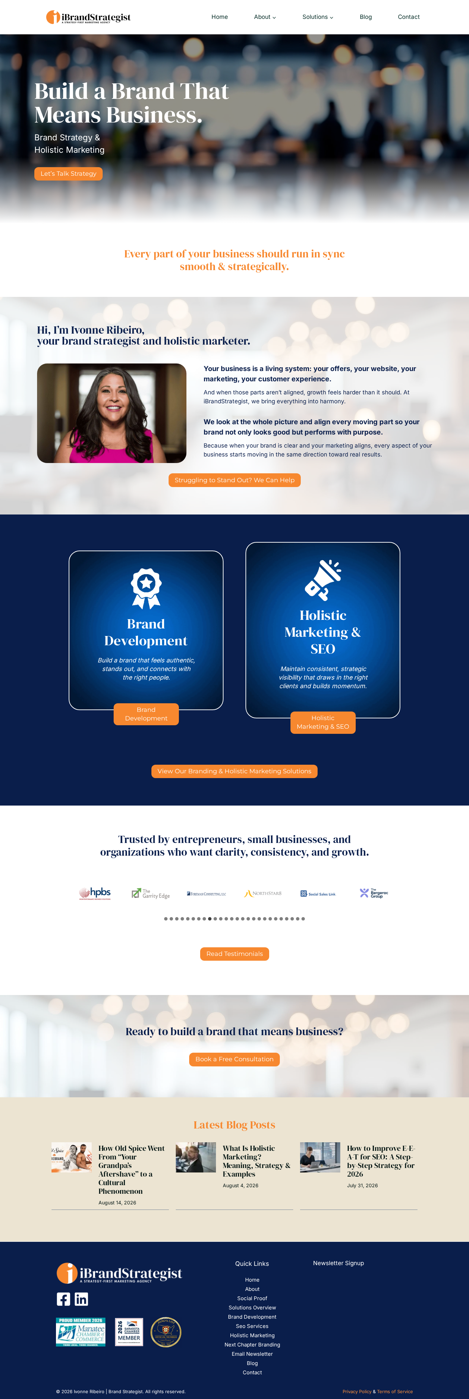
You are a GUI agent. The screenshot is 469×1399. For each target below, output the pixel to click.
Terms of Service (395, 1391)
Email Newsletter (252, 1354)
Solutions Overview (252, 1307)
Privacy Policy (357, 1391)
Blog (366, 16)
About (252, 1289)
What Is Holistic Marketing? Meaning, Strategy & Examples (257, 1161)
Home (219, 16)
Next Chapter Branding (252, 1344)
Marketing (262, 1335)
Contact (409, 16)
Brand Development (252, 1317)
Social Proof (252, 1298)
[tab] (166, 919)
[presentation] (72, 1157)
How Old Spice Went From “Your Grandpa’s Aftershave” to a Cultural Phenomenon (132, 1169)
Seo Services (252, 1326)
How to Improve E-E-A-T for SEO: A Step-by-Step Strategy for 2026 (381, 1161)
